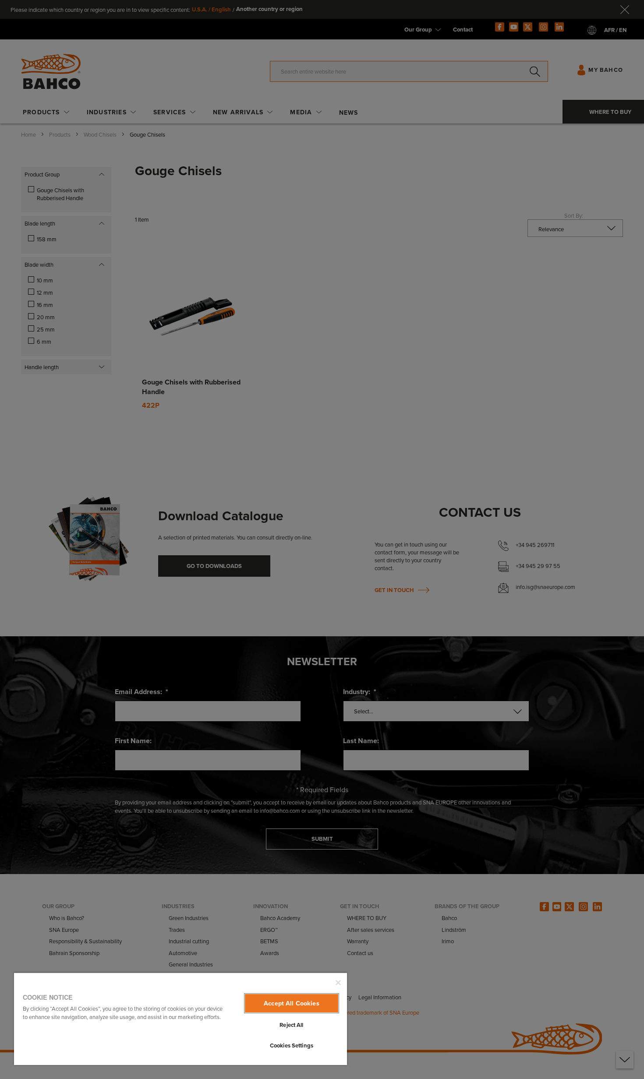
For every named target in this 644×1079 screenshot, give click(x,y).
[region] (180, 1018)
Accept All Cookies (291, 1003)
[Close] (338, 982)
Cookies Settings (291, 1045)
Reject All (291, 1025)
